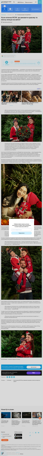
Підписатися (21, 233)
